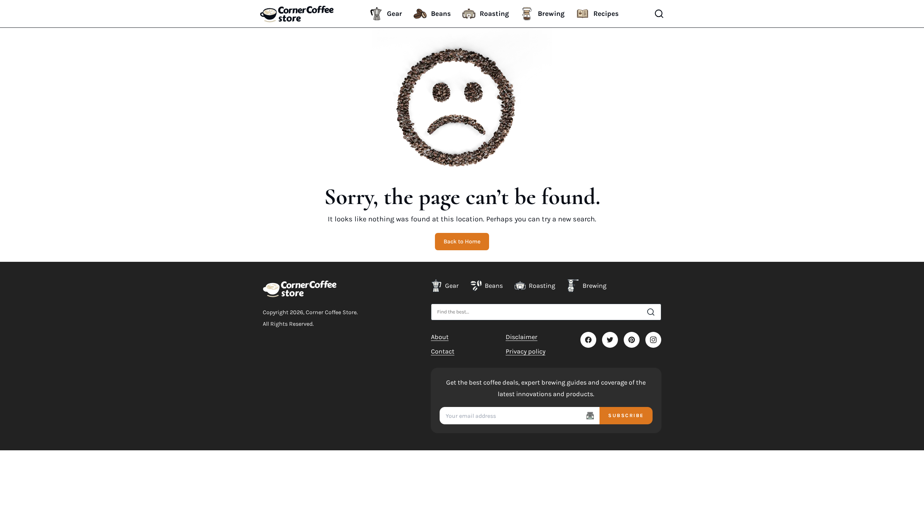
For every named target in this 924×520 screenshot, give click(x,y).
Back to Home (462, 241)
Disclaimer (521, 337)
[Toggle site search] (659, 14)
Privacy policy (525, 351)
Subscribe (626, 415)
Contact (442, 351)
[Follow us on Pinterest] (632, 340)
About (440, 337)
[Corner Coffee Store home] (300, 288)
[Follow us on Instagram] (653, 340)
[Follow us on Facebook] (588, 340)
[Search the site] (651, 312)
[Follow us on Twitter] (610, 340)
